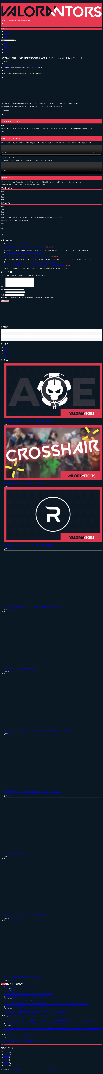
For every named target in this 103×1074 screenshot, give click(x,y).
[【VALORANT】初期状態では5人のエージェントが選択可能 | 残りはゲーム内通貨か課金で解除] (30, 262)
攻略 (5, 46)
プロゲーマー (7, 52)
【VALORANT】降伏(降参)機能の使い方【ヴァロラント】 (22, 977)
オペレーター (10, 1037)
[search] (15, 40)
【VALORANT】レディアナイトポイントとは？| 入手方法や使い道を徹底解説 (29, 545)
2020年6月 (6, 1060)
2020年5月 (6, 1062)
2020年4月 (6, 1064)
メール (3, 292)
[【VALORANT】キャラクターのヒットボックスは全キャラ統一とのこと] (24, 253)
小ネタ (5, 51)
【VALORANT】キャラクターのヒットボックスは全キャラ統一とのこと (27, 256)
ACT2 (5, 36)
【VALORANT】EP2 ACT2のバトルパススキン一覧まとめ (28, 994)
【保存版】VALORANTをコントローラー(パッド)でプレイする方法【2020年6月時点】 (31, 607)
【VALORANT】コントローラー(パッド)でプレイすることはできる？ (26, 915)
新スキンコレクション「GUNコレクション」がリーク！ (27, 1041)
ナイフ (34, 65)
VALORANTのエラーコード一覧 (14, 853)
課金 (38, 65)
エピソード (28, 1000)
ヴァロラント (7, 33)
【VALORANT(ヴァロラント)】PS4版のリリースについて (22, 668)
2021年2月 (6, 1052)
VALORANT (7, 31)
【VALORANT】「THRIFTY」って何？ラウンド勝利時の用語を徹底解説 (27, 421)
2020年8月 (6, 1057)
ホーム (5, 43)
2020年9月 (6, 1056)
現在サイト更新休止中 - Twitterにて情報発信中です (14, 1)
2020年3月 (6, 1065)
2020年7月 (6, 1059)
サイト (2, 295)
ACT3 (8, 1000)
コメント (3, 286)
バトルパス (14, 990)
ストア (25, 65)
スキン (20, 65)
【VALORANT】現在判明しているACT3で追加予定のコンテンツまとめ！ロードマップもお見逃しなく (46, 1004)
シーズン (34, 1000)
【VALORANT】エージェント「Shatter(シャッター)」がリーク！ (25, 247)
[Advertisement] (51, 91)
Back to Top (3, 1044)
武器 (28, 1037)
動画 (5, 49)
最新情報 (6, 44)
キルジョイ (7, 37)
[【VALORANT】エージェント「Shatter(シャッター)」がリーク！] (22, 243)
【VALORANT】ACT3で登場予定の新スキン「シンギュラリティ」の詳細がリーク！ (39, 1012)
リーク (5, 47)
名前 (2, 289)
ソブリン (29, 65)
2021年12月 (7, 1051)
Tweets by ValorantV (51, 1068)
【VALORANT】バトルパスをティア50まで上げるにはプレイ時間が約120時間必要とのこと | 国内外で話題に (39, 730)
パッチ (5, 34)
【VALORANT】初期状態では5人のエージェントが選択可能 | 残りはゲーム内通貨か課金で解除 (34, 265)
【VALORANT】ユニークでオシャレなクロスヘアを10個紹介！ (24, 483)
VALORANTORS (14, 1069)
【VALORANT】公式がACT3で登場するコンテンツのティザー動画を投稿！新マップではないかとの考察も (48, 1020)
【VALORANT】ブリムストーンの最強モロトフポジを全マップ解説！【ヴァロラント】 (32, 792)
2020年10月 (7, 1054)
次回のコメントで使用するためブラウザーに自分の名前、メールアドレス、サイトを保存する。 (28, 297)
